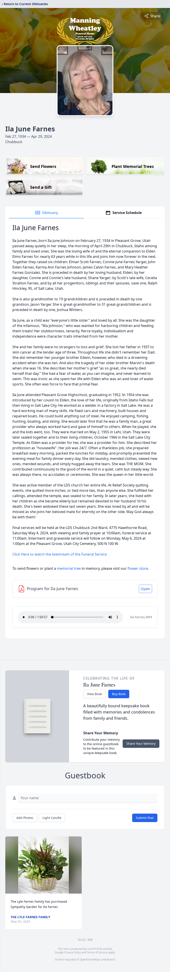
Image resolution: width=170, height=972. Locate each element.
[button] (43, 865)
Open (145, 588)
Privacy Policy (72, 952)
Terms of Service (97, 952)
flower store (138, 568)
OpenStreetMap (90, 959)
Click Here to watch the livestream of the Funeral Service (59, 554)
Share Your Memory (141, 743)
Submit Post (145, 818)
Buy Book (119, 694)
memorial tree (69, 568)
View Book (94, 694)
